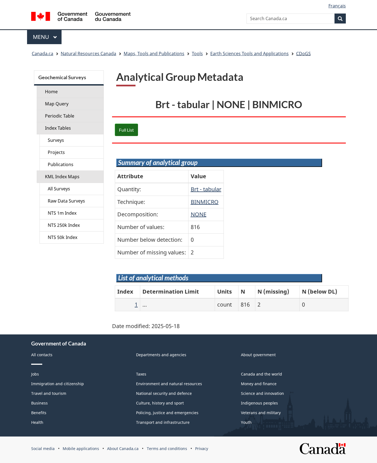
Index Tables (58, 128)
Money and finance (259, 383)
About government (258, 354)
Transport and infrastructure (163, 422)
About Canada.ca (123, 448)
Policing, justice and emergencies (167, 412)
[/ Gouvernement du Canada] (81, 17)
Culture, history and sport (160, 403)
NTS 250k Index (64, 225)
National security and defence (164, 393)
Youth (246, 422)
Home (51, 92)
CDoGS (303, 53)
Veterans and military (261, 412)
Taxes (141, 374)
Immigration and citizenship (57, 383)
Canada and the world (261, 374)
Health (37, 422)
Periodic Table (59, 116)
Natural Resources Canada (88, 53)
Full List (126, 129)
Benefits (38, 412)
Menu (42, 37)
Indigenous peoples (259, 403)
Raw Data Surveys (66, 201)
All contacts (41, 354)
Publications (60, 164)
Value (198, 176)
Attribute (130, 176)
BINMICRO (205, 202)
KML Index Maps (62, 177)
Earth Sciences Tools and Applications (249, 53)
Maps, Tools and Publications (154, 53)
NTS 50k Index (62, 237)
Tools (197, 53)
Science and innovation (262, 393)
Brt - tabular (206, 189)
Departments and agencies (161, 354)
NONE (198, 214)
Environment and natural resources (169, 383)
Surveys (56, 140)
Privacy (201, 448)
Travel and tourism (48, 393)
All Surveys (59, 189)
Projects (56, 152)
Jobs (35, 374)
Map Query (56, 104)
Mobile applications (81, 448)
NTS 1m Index (62, 213)
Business (39, 403)
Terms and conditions (167, 448)
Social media (43, 448)
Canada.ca (42, 53)
